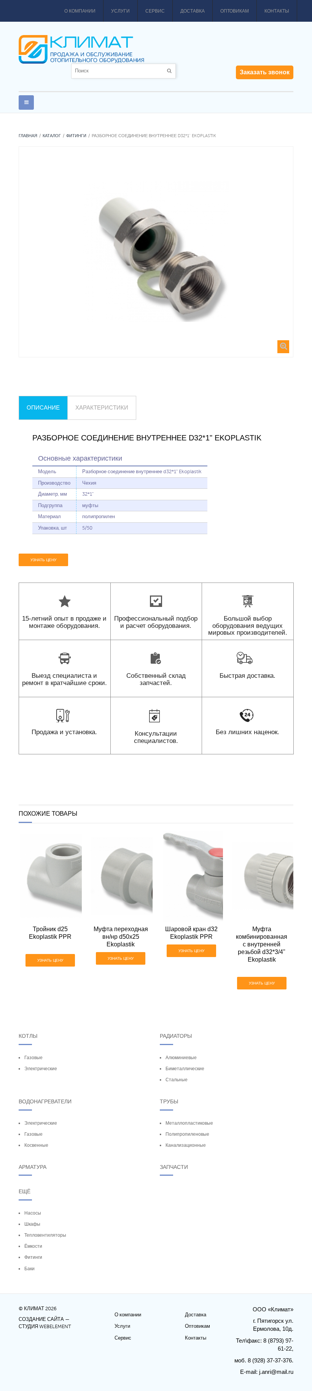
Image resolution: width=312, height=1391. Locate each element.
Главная (28, 135)
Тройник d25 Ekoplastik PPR (50, 933)
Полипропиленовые (187, 1134)
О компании (80, 11)
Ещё (24, 1191)
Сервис (155, 11)
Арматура (32, 1167)
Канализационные (186, 1145)
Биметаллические (185, 1068)
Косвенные (36, 1145)
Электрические (40, 1068)
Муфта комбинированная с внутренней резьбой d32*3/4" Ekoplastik (261, 944)
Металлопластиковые (189, 1123)
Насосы (32, 1213)
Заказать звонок (265, 72)
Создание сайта (41, 1319)
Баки (29, 1268)
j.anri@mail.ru (276, 1372)
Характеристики (101, 408)
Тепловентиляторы (45, 1235)
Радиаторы (176, 1036)
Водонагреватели (45, 1101)
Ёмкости (33, 1246)
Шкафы (32, 1224)
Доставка (192, 11)
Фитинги (76, 135)
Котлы (28, 1036)
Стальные (177, 1079)
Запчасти (174, 1167)
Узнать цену (43, 560)
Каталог (52, 135)
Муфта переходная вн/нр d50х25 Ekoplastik (121, 937)
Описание (43, 408)
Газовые (33, 1057)
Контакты (276, 11)
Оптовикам (234, 11)
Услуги (120, 11)
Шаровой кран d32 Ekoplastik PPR (191, 933)
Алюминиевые (181, 1057)
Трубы (169, 1101)
